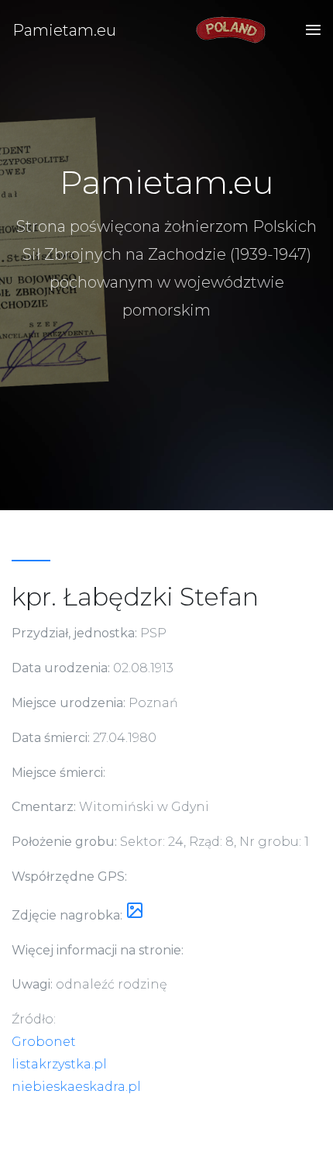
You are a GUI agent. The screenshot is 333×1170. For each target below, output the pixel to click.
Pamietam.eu (64, 30)
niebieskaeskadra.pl (76, 1086)
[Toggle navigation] (309, 31)
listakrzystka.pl (59, 1064)
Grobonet (44, 1041)
